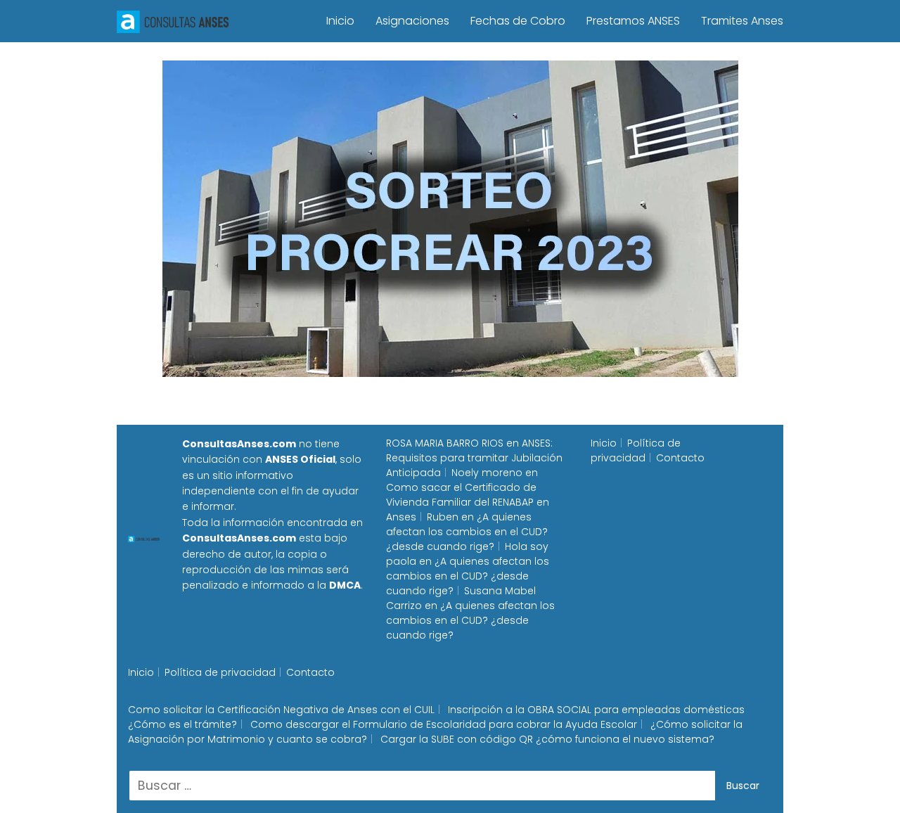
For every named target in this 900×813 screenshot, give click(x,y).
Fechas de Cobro (517, 21)
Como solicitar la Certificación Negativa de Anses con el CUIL (281, 710)
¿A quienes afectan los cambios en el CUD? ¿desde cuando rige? (467, 531)
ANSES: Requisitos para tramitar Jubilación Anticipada (474, 458)
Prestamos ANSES (633, 21)
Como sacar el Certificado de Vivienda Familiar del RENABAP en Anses (467, 502)
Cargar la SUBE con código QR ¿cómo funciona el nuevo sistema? (547, 739)
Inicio (340, 21)
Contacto (680, 458)
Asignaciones (412, 21)
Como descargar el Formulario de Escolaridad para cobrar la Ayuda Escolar (443, 724)
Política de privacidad (636, 450)
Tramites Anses (742, 21)
